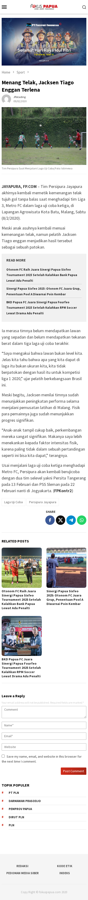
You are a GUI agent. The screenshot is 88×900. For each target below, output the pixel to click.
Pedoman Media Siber (22, 873)
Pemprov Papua (20, 809)
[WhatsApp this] (81, 520)
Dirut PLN (16, 817)
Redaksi (22, 866)
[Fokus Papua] (44, 6)
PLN (11, 825)
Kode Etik (64, 866)
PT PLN (14, 793)
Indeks (64, 873)
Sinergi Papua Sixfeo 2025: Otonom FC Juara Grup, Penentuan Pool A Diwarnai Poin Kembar (64, 597)
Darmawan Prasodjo (25, 801)
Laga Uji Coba (13, 502)
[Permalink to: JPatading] (6, 99)
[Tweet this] (60, 520)
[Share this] (50, 520)
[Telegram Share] (71, 520)
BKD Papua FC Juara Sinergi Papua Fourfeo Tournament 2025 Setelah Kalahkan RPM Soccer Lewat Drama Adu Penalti (41, 307)
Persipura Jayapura (42, 502)
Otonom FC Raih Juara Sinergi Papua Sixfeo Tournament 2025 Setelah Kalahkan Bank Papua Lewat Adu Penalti (41, 275)
